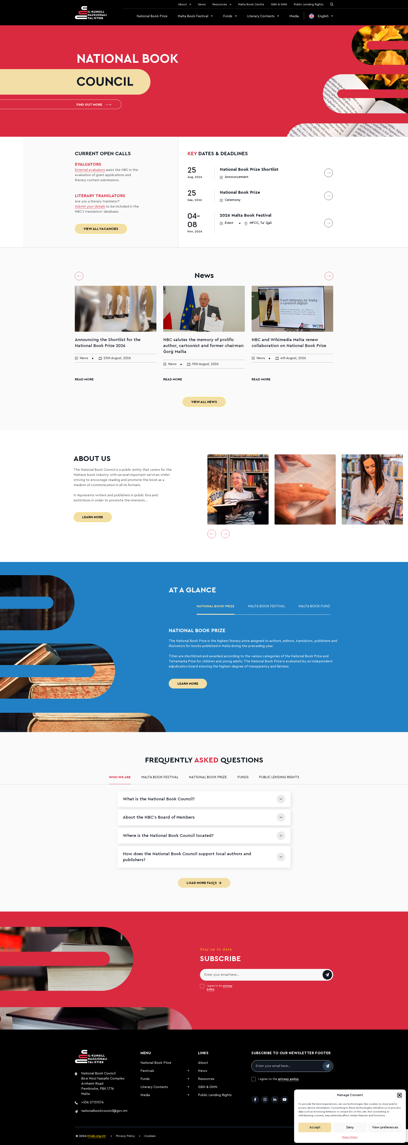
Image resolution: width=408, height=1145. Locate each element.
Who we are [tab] (120, 777)
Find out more (89, 104)
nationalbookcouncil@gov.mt (104, 1110)
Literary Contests (261, 16)
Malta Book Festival (193, 16)
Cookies (150, 1136)
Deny (350, 1127)
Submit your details (90, 206)
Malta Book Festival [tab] (266, 606)
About (182, 4)
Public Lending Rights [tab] (279, 777)
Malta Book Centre (251, 4)
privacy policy (288, 1079)
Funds (227, 16)
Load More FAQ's (202, 883)
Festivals (147, 1070)
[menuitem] (321, 16)
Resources (219, 4)
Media (294, 16)
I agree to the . (219, 987)
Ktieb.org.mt (96, 1136)
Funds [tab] (243, 777)
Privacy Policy (350, 1137)
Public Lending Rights (308, 4)
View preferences (385, 1127)
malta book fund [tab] (314, 606)
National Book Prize (152, 16)
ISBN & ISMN (279, 4)
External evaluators (90, 170)
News (202, 4)
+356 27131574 (92, 1102)
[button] (399, 1095)
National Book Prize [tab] (215, 606)
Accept (314, 1127)
